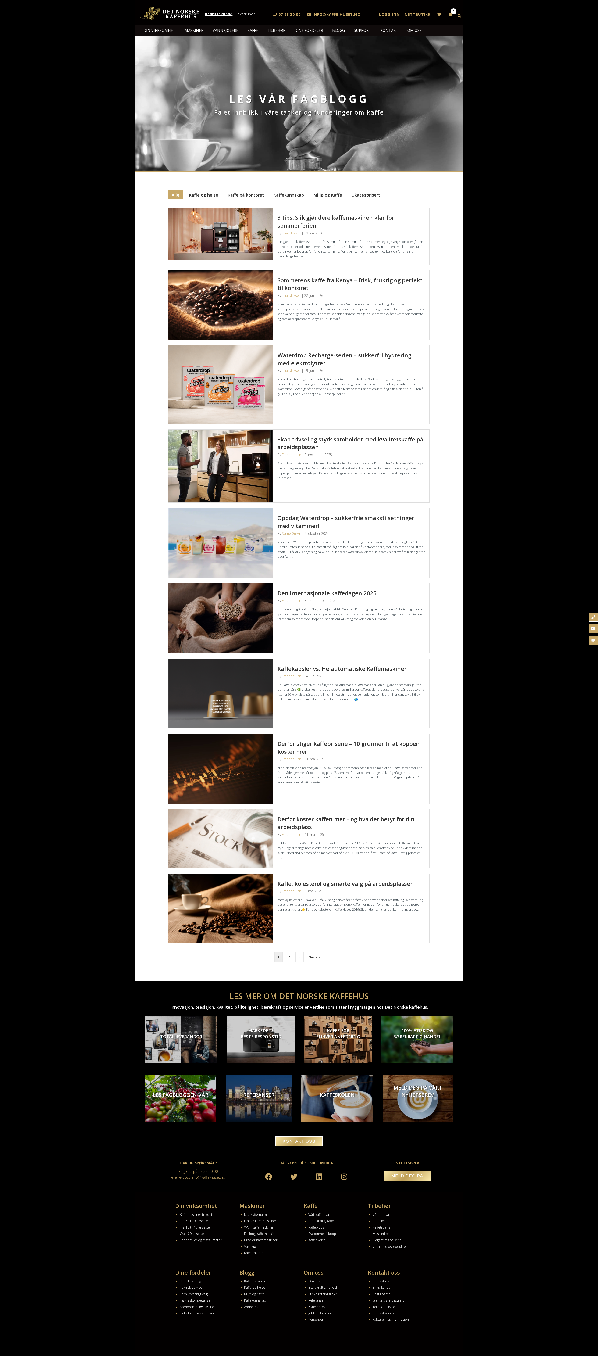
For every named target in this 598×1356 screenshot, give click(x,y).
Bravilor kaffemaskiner (260, 1240)
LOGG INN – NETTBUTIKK (405, 14)
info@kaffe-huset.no (336, 14)
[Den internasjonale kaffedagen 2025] (298, 618)
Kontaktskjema (384, 1313)
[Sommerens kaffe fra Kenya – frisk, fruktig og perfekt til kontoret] (298, 305)
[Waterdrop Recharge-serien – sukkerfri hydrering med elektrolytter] (298, 384)
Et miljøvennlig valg (194, 1294)
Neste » (314, 957)
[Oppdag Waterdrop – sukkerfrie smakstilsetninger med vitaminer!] (298, 543)
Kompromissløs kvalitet (197, 1307)
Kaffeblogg (316, 1227)
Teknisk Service (384, 1307)
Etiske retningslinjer (322, 1294)
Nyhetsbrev (316, 1307)
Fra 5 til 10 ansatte (194, 1221)
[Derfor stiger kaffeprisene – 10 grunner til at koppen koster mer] (298, 769)
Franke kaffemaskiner (260, 1221)
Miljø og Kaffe (327, 195)
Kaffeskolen (317, 1240)
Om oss (314, 1281)
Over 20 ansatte (192, 1233)
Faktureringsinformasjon (391, 1319)
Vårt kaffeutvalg (319, 1214)
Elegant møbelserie (387, 1240)
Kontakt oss (382, 1281)
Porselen (379, 1221)
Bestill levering (190, 1281)
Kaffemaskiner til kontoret (199, 1214)
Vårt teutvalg (382, 1214)
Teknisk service (191, 1287)
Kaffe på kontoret (246, 195)
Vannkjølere (253, 1246)
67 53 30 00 (289, 14)
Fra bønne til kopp (322, 1233)
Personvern (316, 1319)
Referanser (316, 1300)
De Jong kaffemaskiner (261, 1233)
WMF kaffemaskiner (258, 1227)
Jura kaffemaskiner (258, 1214)
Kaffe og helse (203, 195)
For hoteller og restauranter (200, 1240)
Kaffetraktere (253, 1253)
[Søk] (459, 16)
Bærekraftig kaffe (321, 1221)
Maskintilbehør (384, 1233)
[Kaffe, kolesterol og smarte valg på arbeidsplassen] (298, 908)
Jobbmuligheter (319, 1313)
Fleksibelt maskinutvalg (197, 1313)
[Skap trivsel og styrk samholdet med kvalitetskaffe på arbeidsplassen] (298, 466)
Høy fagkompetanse (195, 1300)
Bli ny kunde (382, 1287)
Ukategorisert (365, 195)
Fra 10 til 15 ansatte (195, 1227)
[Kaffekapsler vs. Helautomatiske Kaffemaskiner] (298, 693)
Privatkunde (245, 14)
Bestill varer (381, 1294)
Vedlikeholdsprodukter (390, 1246)
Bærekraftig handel (322, 1287)
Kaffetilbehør (382, 1227)
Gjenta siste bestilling (388, 1300)
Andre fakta (252, 1307)
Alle (175, 195)
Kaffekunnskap (288, 195)
